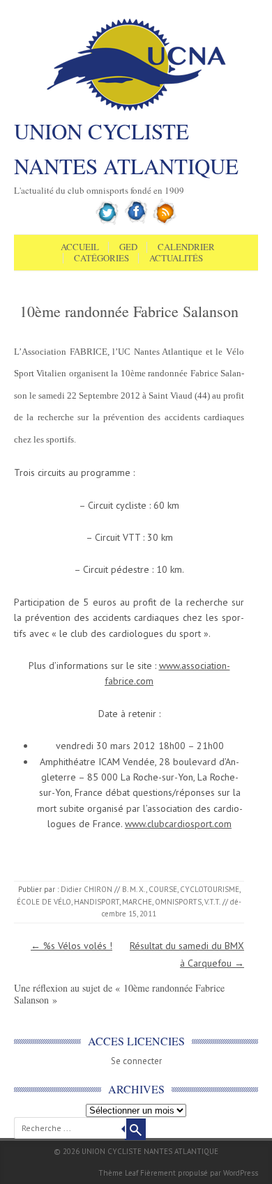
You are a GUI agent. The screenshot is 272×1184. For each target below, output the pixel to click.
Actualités (176, 258)
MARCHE (137, 902)
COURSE (163, 889)
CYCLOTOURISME (209, 889)
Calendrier (186, 247)
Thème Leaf (118, 1173)
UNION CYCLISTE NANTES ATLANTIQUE (126, 148)
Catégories (101, 258)
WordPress (240, 1173)
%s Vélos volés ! (71, 945)
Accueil (80, 247)
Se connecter (136, 1061)
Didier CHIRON (86, 889)
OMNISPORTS (178, 902)
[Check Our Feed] (165, 222)
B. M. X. (134, 889)
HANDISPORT (96, 902)
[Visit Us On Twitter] (107, 222)
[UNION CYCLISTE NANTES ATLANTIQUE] (136, 109)
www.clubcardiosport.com (178, 823)
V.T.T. (212, 902)
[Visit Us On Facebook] (136, 222)
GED (128, 247)
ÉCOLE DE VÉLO (44, 902)
